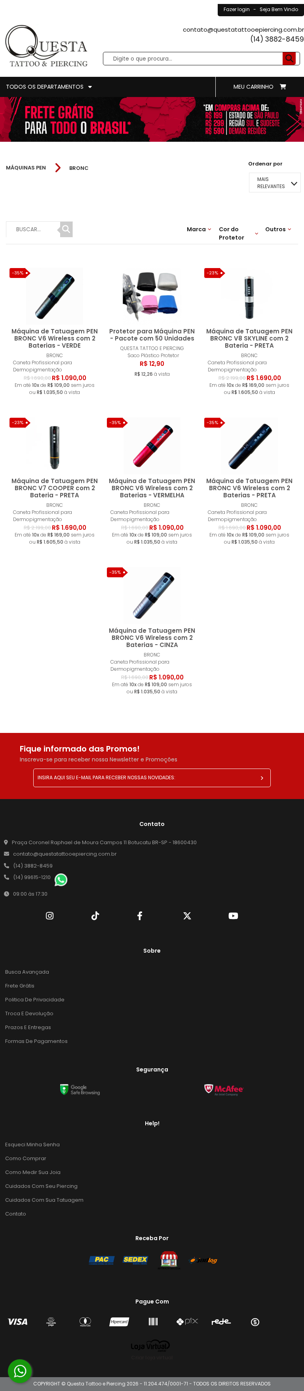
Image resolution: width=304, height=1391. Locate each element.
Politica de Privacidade (35, 999)
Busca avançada (27, 972)
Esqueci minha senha (32, 1144)
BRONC (79, 168)
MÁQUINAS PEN (26, 168)
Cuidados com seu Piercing (41, 1186)
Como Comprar (25, 1158)
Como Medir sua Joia (33, 1172)
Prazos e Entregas (28, 1027)
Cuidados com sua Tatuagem (44, 1200)
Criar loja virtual (152, 1357)
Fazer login (237, 9)
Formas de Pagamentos (36, 1041)
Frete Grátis (19, 985)
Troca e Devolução (29, 1013)
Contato (15, 1214)
